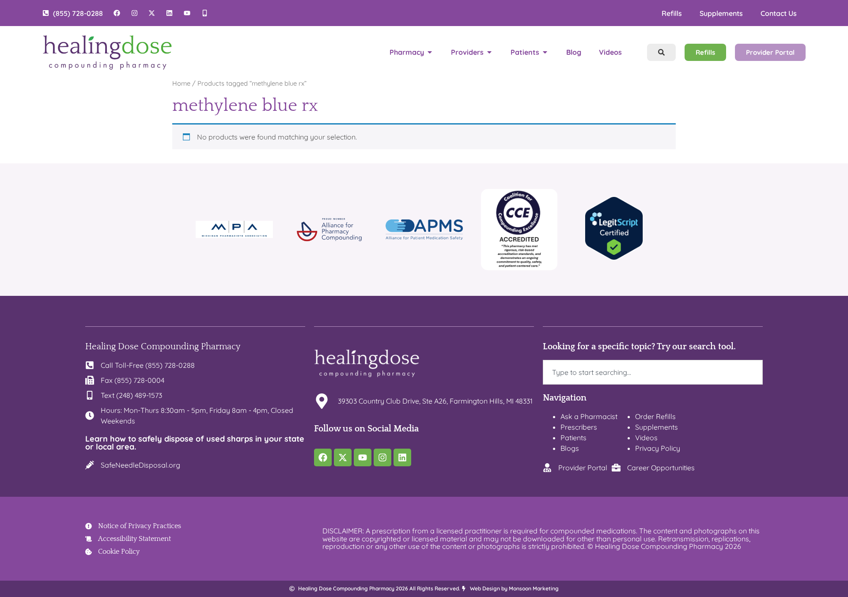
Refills (672, 13)
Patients (573, 437)
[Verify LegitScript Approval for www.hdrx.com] (614, 257)
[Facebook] (323, 457)
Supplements (721, 13)
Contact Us (779, 13)
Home (181, 83)
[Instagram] (382, 457)
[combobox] (653, 372)
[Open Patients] (545, 52)
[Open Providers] (489, 52)
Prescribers (578, 427)
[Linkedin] (402, 457)
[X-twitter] (343, 457)
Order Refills (655, 416)
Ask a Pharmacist (588, 416)
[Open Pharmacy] (429, 52)
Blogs (569, 448)
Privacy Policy (657, 448)
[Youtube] (362, 457)
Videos (646, 437)
